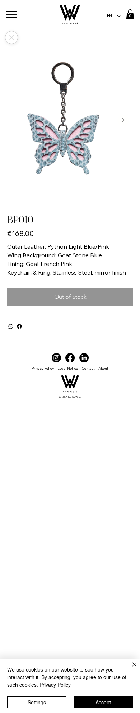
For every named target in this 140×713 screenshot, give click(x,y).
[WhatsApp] (10, 326)
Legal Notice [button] (67, 368)
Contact (88, 368)
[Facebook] (19, 326)
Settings (37, 702)
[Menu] (11, 14)
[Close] (11, 37)
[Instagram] (56, 357)
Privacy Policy (43, 368)
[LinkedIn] (84, 357)
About (103, 368)
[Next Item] (123, 120)
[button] (130, 14)
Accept (103, 702)
